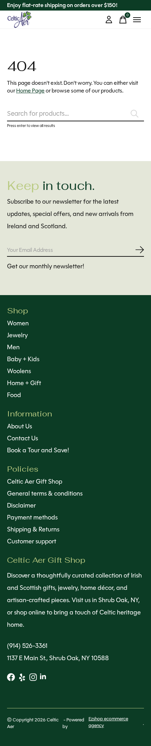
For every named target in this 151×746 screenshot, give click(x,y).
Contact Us (22, 438)
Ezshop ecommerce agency (108, 722)
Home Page (30, 91)
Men (13, 347)
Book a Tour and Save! (38, 450)
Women (18, 323)
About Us (19, 426)
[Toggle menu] (137, 20)
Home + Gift (24, 383)
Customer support (31, 541)
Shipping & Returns (33, 529)
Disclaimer (21, 505)
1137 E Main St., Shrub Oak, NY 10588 (58, 658)
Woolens (19, 371)
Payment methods (32, 517)
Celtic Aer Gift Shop (34, 481)
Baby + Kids (23, 359)
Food (14, 395)
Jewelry (17, 335)
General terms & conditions (45, 493)
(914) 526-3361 (27, 645)
